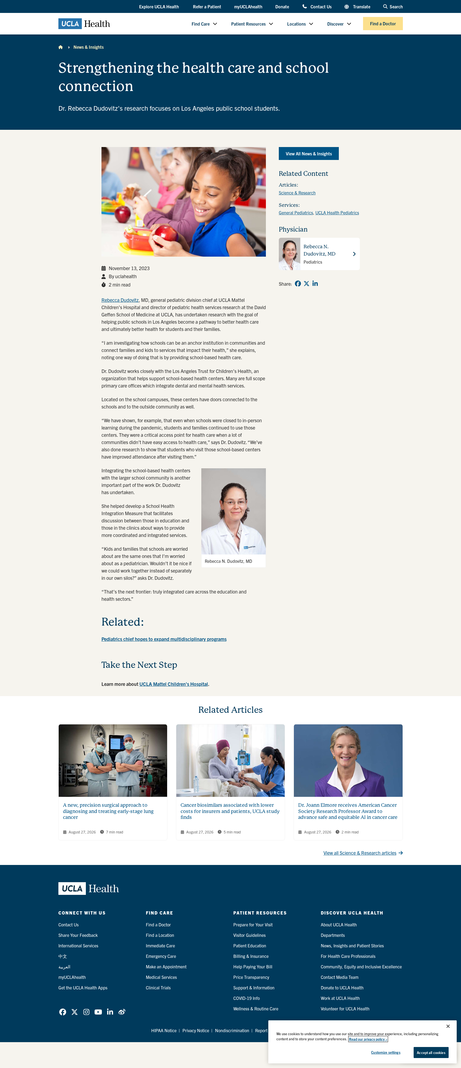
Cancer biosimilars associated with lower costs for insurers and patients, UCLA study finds (230, 811)
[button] (159, 6)
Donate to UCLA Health (342, 987)
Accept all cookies (431, 1052)
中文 (62, 956)
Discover (335, 23)
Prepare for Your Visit (253, 924)
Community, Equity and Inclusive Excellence (361, 966)
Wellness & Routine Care (255, 1008)
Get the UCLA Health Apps (82, 987)
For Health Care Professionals (348, 956)
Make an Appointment (166, 966)
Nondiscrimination (232, 1030)
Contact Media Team (339, 977)
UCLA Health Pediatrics (337, 212)
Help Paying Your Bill (252, 966)
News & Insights (88, 47)
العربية (64, 966)
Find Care (201, 23)
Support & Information (254, 987)
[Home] (60, 47)
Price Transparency (251, 977)
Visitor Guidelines (249, 935)
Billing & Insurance (251, 956)
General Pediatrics (296, 212)
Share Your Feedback (78, 935)
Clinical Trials (158, 987)
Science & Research (297, 192)
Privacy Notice (195, 1030)
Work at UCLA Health (340, 998)
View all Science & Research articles (359, 853)
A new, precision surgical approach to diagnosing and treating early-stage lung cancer (108, 811)
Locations (296, 23)
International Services (78, 945)
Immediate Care (160, 945)
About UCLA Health (339, 924)
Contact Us (321, 6)
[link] (298, 283)
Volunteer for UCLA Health (345, 1008)
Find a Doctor (383, 23)
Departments (333, 935)
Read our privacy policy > (368, 1039)
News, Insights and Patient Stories (352, 945)
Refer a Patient (207, 6)
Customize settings (385, 1052)
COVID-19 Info (246, 998)
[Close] (448, 1026)
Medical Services (161, 977)
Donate (282, 6)
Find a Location (160, 935)
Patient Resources (248, 23)
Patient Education (249, 945)
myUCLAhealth (248, 6)
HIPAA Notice (164, 1030)
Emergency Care (161, 956)
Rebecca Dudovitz (120, 300)
